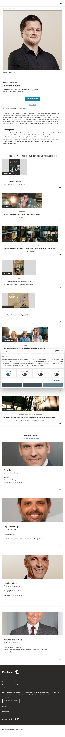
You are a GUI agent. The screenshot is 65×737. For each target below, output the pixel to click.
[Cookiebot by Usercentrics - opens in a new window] (56, 351)
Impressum (5, 706)
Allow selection (32, 385)
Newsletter (17, 684)
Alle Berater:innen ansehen (30, 438)
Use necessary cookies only (12, 385)
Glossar (16, 681)
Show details (56, 380)
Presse (4, 681)
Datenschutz (5, 711)
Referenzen (5, 684)
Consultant (5, 8)
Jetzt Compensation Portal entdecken (12, 697)
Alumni (16, 679)
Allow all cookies (53, 385)
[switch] (24, 374)
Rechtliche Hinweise (7, 709)
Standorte (4, 679)
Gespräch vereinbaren (11, 700)
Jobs (3, 687)
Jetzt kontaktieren (32, 98)
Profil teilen (32, 104)
